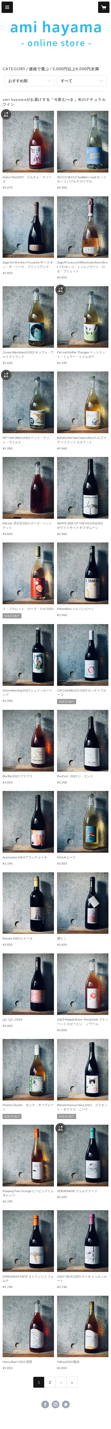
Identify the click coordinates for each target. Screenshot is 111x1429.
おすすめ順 (18, 80)
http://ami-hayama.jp (66, 1404)
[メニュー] (7, 7)
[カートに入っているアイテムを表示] (103, 7)
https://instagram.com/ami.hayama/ (55, 1404)
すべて (66, 80)
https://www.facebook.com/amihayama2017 (45, 1404)
